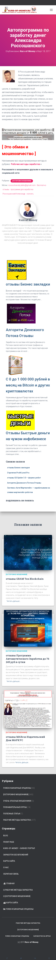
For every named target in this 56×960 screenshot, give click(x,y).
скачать (30, 194)
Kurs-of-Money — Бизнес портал (19, 848)
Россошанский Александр (14, 194)
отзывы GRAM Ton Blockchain (25, 578)
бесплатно (41, 185)
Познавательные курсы (15, 807)
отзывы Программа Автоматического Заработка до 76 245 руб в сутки (27, 659)
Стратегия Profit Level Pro (18, 473)
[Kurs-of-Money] (28, 210)
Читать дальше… (14, 601)
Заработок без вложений (15, 855)
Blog (5, 836)
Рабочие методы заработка (25, 164)
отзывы (6, 189)
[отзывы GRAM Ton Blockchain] (28, 552)
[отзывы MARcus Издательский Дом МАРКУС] (28, 709)
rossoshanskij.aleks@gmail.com (22, 185)
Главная (10, 883)
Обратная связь (11, 874)
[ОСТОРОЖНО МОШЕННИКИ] (21, 181)
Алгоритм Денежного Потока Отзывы (24, 483)
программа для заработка (22, 189)
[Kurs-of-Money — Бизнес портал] (20, 10)
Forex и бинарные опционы (17, 788)
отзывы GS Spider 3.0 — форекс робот (24, 478)
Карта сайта (9, 861)
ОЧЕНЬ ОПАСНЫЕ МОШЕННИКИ (17, 801)
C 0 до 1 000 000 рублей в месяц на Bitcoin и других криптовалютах (28, 385)
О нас (6, 867)
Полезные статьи (11, 814)
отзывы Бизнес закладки (28, 284)
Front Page (8, 842)
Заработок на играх (42, 936)
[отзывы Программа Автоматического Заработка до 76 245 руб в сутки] (28, 628)
